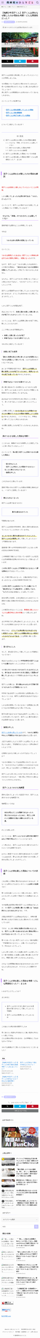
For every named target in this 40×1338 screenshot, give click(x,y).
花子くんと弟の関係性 (14, 113)
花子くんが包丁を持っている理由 (18, 115)
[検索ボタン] (37, 2)
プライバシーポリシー (8, 1331)
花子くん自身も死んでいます (12, 732)
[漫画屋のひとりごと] (20, 2)
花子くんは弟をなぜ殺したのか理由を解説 (21, 140)
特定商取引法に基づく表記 (28, 1329)
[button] (7, 61)
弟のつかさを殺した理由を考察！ (20, 148)
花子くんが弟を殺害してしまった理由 (19, 110)
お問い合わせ (34, 1331)
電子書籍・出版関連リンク (22, 1331)
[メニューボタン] (2, 2)
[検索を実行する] (36, 1227)
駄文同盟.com (6, 1316)
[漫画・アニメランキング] (7, 1304)
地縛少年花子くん (9, 22)
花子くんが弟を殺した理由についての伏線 (21, 154)
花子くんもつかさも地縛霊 (18, 150)
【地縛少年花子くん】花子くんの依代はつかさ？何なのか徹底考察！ (10, 1079)
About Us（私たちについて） (12, 1329)
